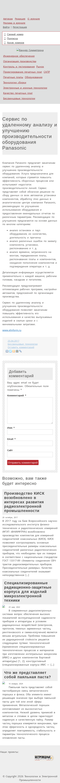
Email (11, 439)
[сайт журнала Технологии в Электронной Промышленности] (50, 752)
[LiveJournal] (20, 351)
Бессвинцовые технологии (19, 98)
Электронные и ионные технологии (25, 87)
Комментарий (16, 395)
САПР (47, 71)
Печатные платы (13, 77)
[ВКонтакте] (7, 351)
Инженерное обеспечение (19, 56)
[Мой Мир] (17, 351)
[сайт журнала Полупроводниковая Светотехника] (18, 758)
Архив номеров (15, 42)
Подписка (12, 38)
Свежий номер (15, 34)
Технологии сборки (14, 82)
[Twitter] (10, 351)
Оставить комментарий (21, 347)
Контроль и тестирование (19, 66)
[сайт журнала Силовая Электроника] (29, 752)
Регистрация (20, 27)
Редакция (20, 18)
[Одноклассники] (14, 351)
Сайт (10, 450)
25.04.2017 (13, 340)
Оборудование (33, 77)
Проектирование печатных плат (22, 71)
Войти (6, 27)
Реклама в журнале (14, 23)
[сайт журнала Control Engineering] (21, 764)
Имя (11, 427)
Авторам (8, 18)
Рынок (40, 66)
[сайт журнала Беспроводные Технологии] (44, 758)
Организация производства (19, 61)
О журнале (34, 18)
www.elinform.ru (11, 330)
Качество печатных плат (18, 93)
